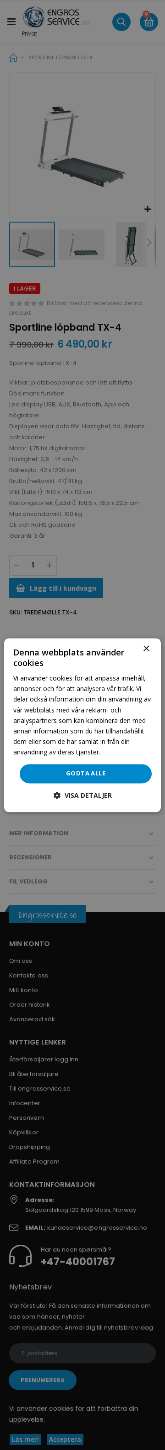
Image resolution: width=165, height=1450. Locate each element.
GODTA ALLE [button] (85, 773)
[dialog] (82, 725)
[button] (83, 795)
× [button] (146, 648)
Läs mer (114, 752)
